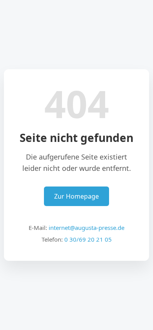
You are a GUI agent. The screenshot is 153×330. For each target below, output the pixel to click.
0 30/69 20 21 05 (88, 239)
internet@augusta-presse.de (86, 227)
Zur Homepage (76, 196)
